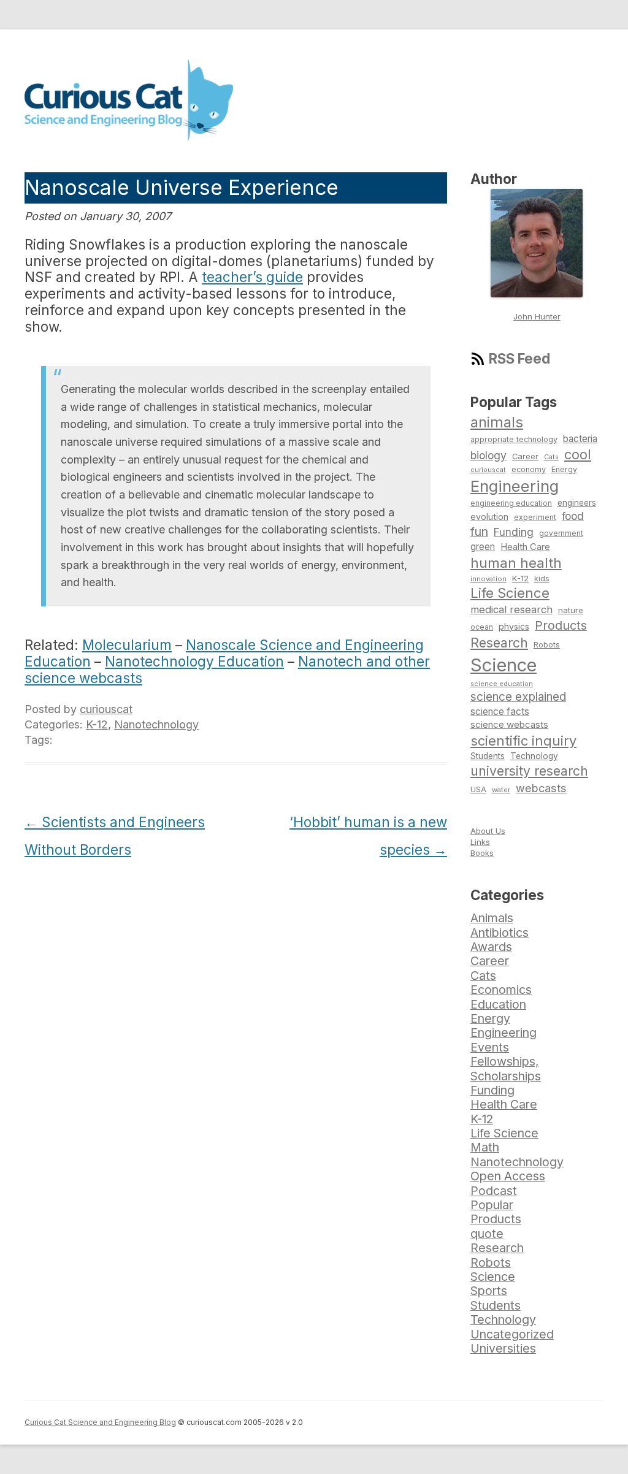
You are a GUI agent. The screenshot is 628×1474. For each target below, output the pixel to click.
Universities (503, 1348)
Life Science (510, 593)
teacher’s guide (252, 277)
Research (499, 643)
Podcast (493, 1190)
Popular (491, 1204)
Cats (551, 457)
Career (525, 456)
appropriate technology (513, 439)
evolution (489, 516)
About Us (487, 831)
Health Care (525, 546)
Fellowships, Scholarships (505, 1068)
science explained (518, 697)
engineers (576, 503)
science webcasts (509, 724)
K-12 (97, 724)
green (482, 546)
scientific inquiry (523, 741)
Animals (491, 918)
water (501, 789)
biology (488, 455)
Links (480, 842)
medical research (511, 609)
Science (503, 665)
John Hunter (537, 316)
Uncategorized (512, 1334)
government (561, 533)
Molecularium (127, 644)
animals (496, 422)
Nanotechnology (156, 724)
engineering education (511, 503)
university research (529, 771)
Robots (547, 644)
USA (478, 789)
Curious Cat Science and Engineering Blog (100, 1422)
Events (489, 1047)
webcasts (541, 788)
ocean (481, 627)
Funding (514, 531)
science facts (499, 711)
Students (487, 756)
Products (561, 625)
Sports (488, 1290)
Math (484, 1147)
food (573, 516)
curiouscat (106, 709)
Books (482, 853)
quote (487, 1233)
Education (498, 1004)
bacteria (580, 439)
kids (542, 578)
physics (514, 626)
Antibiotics (499, 932)
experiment (535, 517)
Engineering (514, 485)
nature (570, 610)
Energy (564, 469)
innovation (488, 579)
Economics (501, 989)
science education (501, 684)
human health (516, 563)
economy (528, 469)
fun (479, 531)
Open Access (507, 1176)
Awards (491, 946)
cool (577, 454)
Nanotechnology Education (194, 661)
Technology (534, 756)
